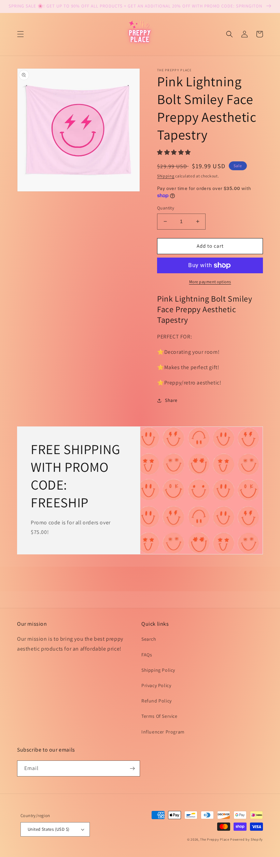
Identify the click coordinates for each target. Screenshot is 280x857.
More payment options (210, 281)
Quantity (165, 208)
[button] (20, 34)
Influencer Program (163, 732)
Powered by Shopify (246, 839)
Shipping (165, 175)
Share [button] (171, 400)
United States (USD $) (48, 829)
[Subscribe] (132, 768)
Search (148, 639)
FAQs (146, 655)
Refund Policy (156, 701)
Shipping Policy (158, 670)
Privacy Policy (156, 685)
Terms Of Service (159, 716)
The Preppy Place (214, 839)
